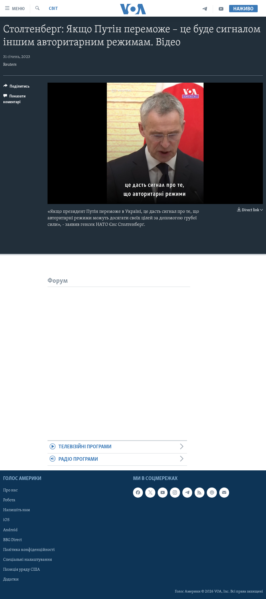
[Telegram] (205, 9)
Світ (53, 8)
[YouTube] (221, 9)
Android (10, 530)
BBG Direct (12, 540)
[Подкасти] (212, 492)
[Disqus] (119, 352)
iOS (6, 520)
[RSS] (199, 492)
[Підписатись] (224, 492)
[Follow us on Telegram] (187, 492)
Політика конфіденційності (29, 550)
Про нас (10, 490)
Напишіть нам (16, 510)
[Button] (16, 88)
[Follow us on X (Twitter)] (150, 492)
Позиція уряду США (21, 570)
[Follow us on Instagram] (175, 492)
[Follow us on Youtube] (163, 492)
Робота (9, 500)
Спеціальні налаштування (27, 560)
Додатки (11, 579)
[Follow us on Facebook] (138, 492)
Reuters (10, 65)
